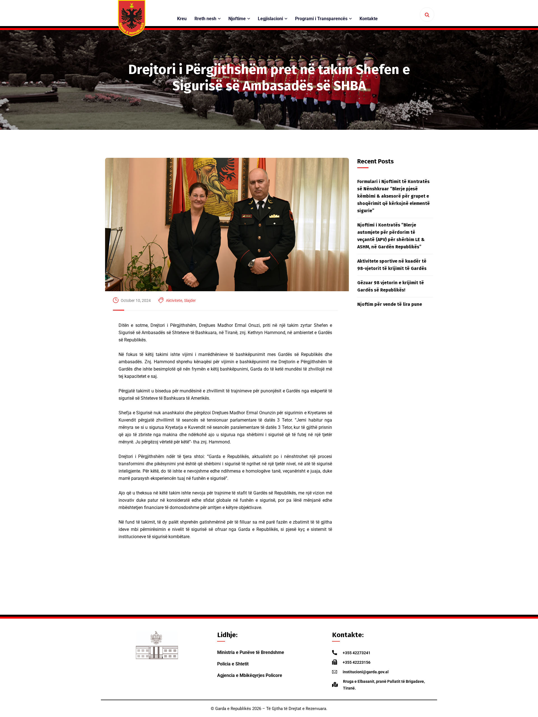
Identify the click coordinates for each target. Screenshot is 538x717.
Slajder (190, 300)
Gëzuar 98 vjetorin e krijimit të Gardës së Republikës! (390, 286)
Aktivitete (174, 300)
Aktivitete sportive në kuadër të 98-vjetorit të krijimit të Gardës (391, 264)
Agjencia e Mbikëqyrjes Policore (249, 675)
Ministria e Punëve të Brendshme (250, 652)
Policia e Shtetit (233, 664)
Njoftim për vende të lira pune (389, 304)
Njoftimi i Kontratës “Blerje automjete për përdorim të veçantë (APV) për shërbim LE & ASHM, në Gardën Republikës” (391, 235)
